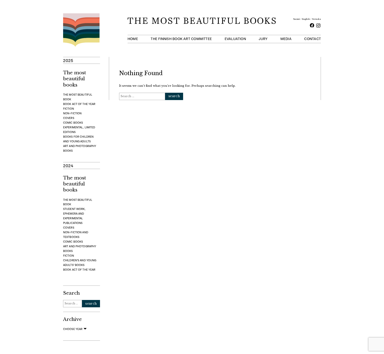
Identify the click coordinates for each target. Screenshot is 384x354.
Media (286, 39)
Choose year (72, 329)
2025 (68, 60)
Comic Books (73, 122)
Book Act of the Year (79, 104)
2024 (68, 165)
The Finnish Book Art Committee (181, 39)
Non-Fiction (72, 113)
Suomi (296, 19)
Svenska (316, 19)
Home (133, 39)
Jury (263, 39)
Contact (312, 39)
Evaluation (235, 39)
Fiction (68, 108)
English (306, 19)
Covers (68, 118)
